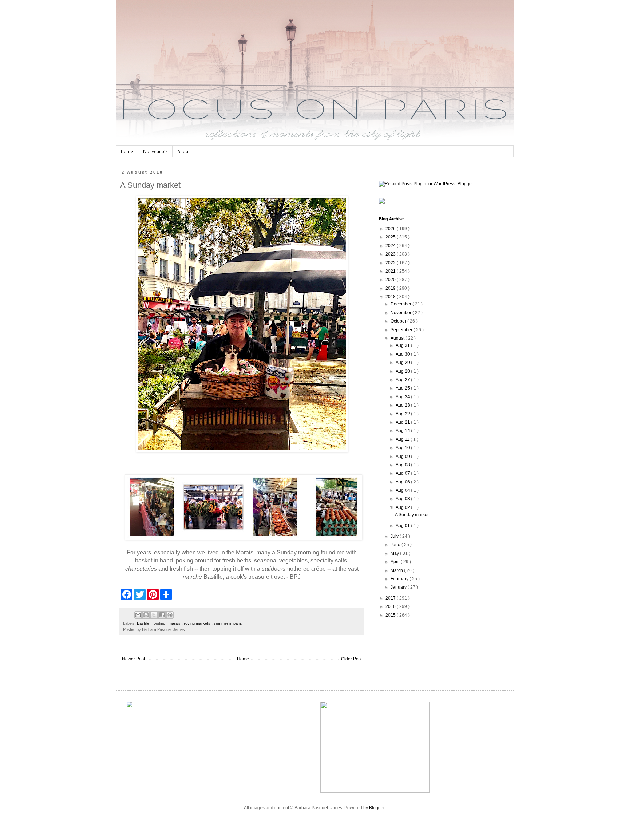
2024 (391, 245)
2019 (391, 288)
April (396, 561)
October (399, 321)
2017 (391, 598)
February (400, 578)
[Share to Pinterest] (170, 615)
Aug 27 (403, 379)
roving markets (197, 623)
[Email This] (138, 615)
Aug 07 (403, 473)
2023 (391, 254)
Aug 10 (403, 447)
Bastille (143, 623)
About (183, 151)
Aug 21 (403, 422)
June (396, 544)
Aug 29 (403, 362)
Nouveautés (155, 151)
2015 (391, 615)
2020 (391, 279)
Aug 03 (403, 498)
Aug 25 (403, 388)
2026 (391, 228)
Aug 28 (403, 371)
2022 (391, 262)
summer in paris (228, 623)
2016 (391, 606)
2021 (391, 271)
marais (175, 623)
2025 (391, 237)
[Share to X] (154, 615)
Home (126, 151)
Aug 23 (403, 405)
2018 (391, 296)
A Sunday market (411, 514)
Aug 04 (403, 490)
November (401, 312)
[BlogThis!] (146, 615)
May (395, 553)
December (401, 304)
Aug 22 (403, 413)
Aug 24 (403, 396)
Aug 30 (403, 354)
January (399, 587)
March (397, 570)
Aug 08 (403, 464)
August (398, 338)
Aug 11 (403, 439)
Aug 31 (403, 345)
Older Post (351, 658)
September (402, 329)
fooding (159, 623)
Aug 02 (403, 507)
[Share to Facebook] (162, 615)
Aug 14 (403, 430)
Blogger (376, 807)
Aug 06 (403, 482)
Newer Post (133, 658)
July (395, 536)
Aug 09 (403, 456)
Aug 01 (403, 525)
